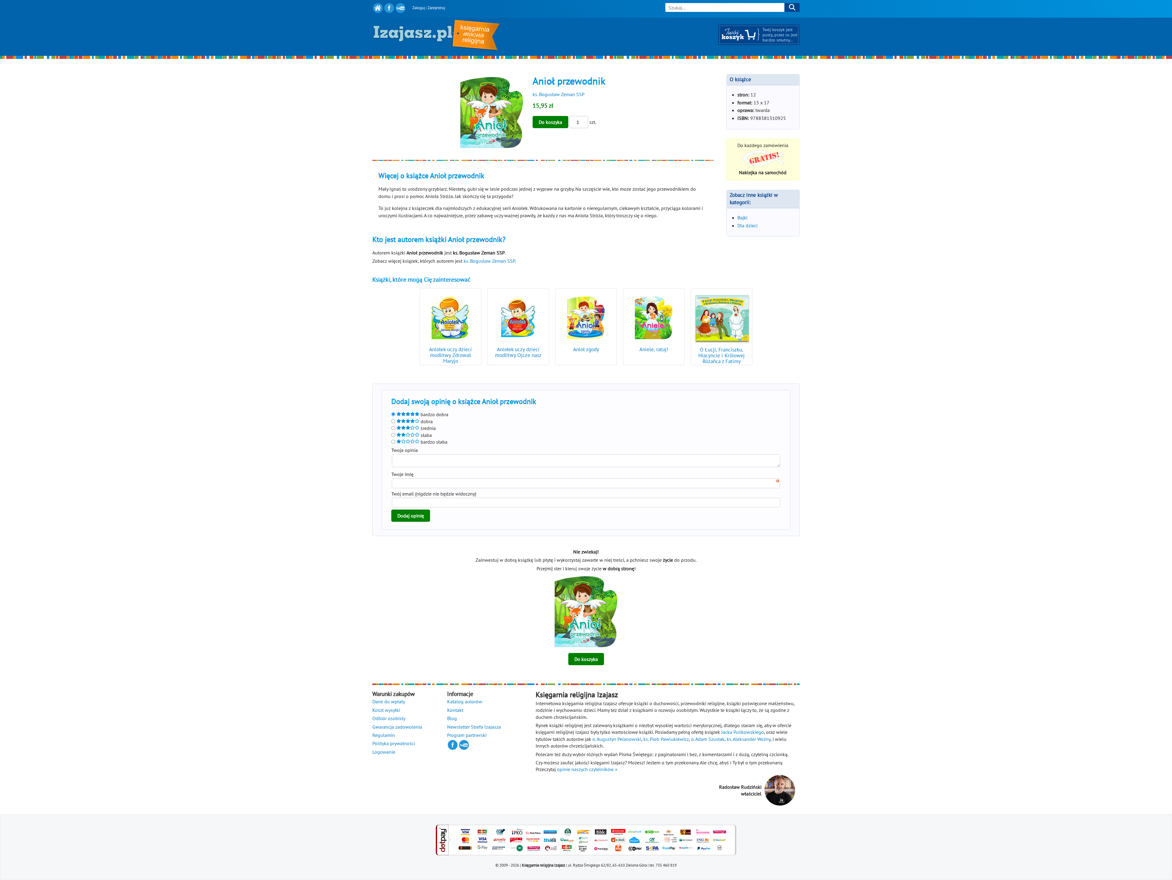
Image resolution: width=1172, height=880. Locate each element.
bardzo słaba (433, 442)
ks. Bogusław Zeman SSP (558, 94)
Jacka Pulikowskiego (742, 732)
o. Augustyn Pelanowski (616, 739)
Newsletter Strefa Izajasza (474, 727)
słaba (425, 435)
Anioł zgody (586, 349)
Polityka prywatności (393, 743)
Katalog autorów (464, 701)
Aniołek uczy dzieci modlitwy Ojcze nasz (518, 352)
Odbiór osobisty (388, 718)
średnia (427, 428)
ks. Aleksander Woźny (748, 739)
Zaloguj (418, 7)
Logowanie (383, 752)
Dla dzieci (747, 225)
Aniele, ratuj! (653, 349)
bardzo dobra (433, 414)
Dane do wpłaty (388, 701)
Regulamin (383, 735)
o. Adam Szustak (708, 739)
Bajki (742, 218)
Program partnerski (467, 735)
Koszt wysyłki (386, 710)
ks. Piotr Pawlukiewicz (666, 739)
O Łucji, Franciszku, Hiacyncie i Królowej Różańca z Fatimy (721, 355)
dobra (426, 421)
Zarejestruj (436, 7)
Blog (452, 718)
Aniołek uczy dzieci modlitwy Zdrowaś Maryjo (450, 355)
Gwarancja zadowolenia (397, 727)
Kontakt (455, 710)
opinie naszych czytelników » (587, 769)
